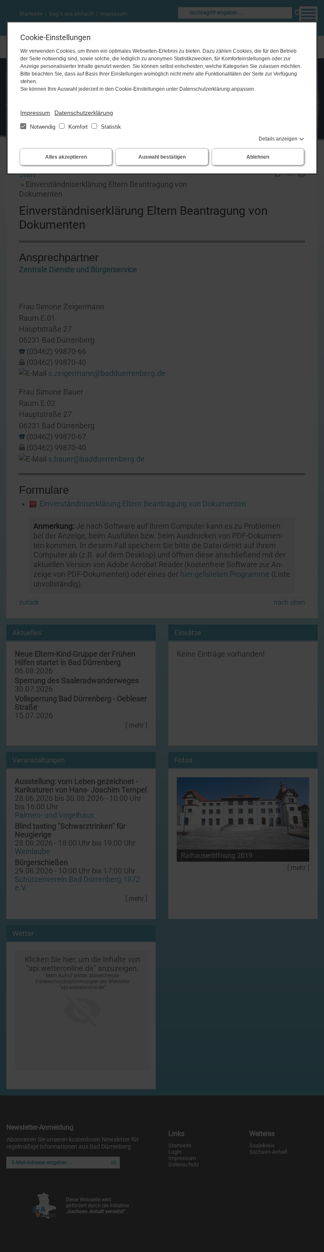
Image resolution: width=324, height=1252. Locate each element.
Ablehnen (257, 157)
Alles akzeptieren (66, 157)
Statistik (110, 127)
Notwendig (42, 127)
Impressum (35, 112)
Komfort (78, 127)
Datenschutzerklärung (83, 112)
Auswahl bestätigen (162, 157)
